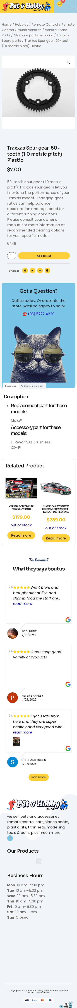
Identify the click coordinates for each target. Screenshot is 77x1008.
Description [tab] (10, 385)
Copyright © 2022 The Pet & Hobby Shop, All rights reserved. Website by (38, 991)
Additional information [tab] (32, 385)
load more (38, 777)
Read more (21, 535)
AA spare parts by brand (33, 35)
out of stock (21, 516)
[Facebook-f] (10, 838)
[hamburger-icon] (73, 9)
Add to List (44, 256)
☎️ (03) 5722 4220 (38, 313)
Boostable (44, 992)
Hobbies (21, 24)
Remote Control (45, 24)
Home (7, 24)
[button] (68, 62)
